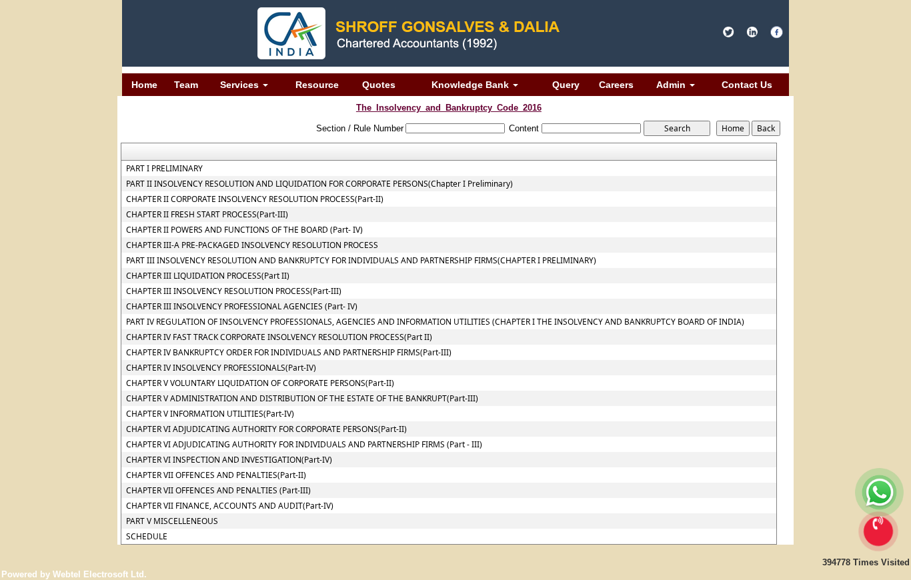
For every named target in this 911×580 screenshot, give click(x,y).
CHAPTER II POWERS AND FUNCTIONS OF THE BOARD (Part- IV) (244, 230)
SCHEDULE (146, 536)
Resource (317, 84)
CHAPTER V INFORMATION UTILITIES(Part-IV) (210, 414)
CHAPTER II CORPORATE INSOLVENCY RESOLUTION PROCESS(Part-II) (254, 199)
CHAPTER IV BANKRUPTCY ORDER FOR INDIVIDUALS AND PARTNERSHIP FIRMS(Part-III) (288, 352)
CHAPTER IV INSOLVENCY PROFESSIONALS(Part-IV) (221, 368)
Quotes (378, 84)
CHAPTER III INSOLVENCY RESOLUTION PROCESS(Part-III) (233, 291)
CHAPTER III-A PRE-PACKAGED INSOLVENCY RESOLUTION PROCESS (252, 245)
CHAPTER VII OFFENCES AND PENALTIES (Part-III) (218, 490)
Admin (672, 84)
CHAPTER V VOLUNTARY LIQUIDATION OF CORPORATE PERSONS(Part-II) (260, 383)
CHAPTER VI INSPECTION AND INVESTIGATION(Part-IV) (229, 460)
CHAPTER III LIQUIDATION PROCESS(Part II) (207, 276)
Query (566, 84)
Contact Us (747, 84)
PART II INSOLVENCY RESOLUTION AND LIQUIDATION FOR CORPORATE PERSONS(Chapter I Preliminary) (319, 184)
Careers (616, 84)
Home (144, 84)
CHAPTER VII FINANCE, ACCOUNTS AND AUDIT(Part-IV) (229, 506)
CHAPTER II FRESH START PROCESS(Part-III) (207, 214)
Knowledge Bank (471, 84)
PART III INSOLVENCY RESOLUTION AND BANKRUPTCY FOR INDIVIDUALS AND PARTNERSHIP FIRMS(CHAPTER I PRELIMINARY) (361, 260)
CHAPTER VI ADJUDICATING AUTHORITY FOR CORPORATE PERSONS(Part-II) (266, 429)
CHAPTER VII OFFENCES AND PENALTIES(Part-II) (216, 475)
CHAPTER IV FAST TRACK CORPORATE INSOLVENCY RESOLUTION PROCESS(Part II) (279, 337)
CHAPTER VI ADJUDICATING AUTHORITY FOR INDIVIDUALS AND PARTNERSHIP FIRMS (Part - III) (304, 444)
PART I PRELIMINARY (164, 168)
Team (186, 84)
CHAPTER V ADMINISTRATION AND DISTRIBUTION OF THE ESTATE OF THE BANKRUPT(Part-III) (302, 398)
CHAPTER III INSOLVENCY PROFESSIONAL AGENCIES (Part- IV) (241, 306)
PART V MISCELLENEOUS (172, 521)
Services (240, 84)
